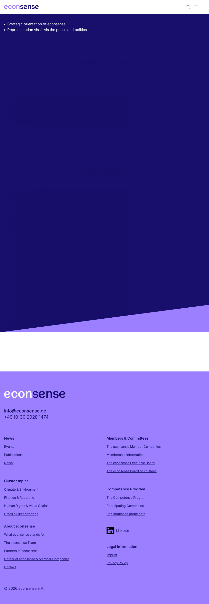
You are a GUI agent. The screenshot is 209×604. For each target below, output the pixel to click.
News (8, 463)
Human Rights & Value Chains (26, 506)
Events (9, 446)
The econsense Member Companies (134, 446)
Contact (10, 567)
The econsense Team (20, 543)
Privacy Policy (117, 563)
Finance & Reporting (19, 497)
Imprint (112, 555)
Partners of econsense (21, 551)
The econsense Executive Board (131, 463)
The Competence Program (126, 497)
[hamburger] (195, 6)
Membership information (125, 455)
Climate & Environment (21, 489)
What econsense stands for (24, 534)
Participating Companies (125, 506)
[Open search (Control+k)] (188, 7)
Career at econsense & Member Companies (36, 559)
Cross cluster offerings (21, 514)
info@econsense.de (25, 410)
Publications (13, 455)
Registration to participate (126, 514)
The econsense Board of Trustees (132, 471)
